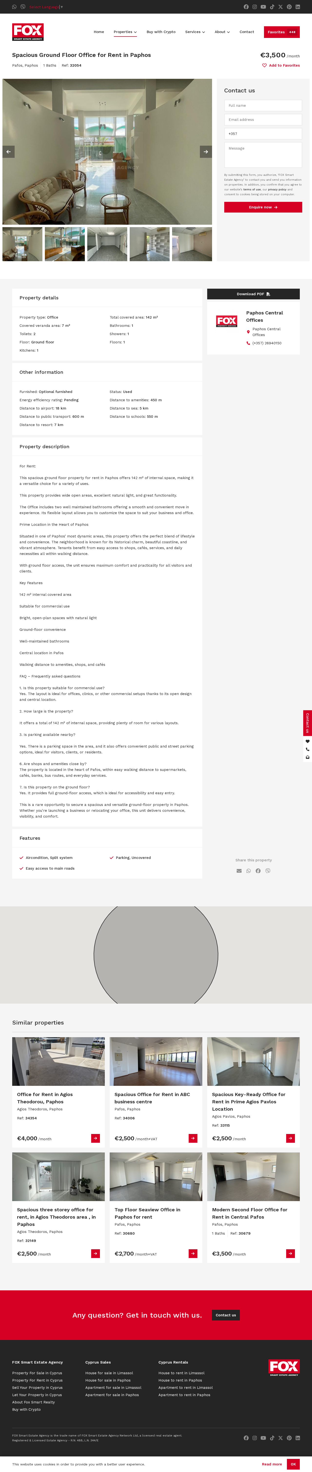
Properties (123, 32)
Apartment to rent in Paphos (184, 1395)
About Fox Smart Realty (33, 1402)
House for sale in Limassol (109, 1373)
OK (293, 1464)
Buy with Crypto (161, 32)
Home (99, 32)
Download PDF (250, 294)
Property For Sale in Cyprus (37, 1373)
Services (193, 32)
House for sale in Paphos (108, 1380)
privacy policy (277, 189)
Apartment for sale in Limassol (113, 1387)
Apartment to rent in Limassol (185, 1387)
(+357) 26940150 (267, 343)
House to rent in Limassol (181, 1373)
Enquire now (260, 207)
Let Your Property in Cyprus (37, 1395)
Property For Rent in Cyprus (37, 1380)
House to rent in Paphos (180, 1380)
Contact (247, 32)
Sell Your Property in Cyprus (37, 1387)
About (220, 32)
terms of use (252, 189)
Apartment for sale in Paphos (112, 1395)
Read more (272, 1464)
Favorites (281, 32)
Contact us (226, 1315)
